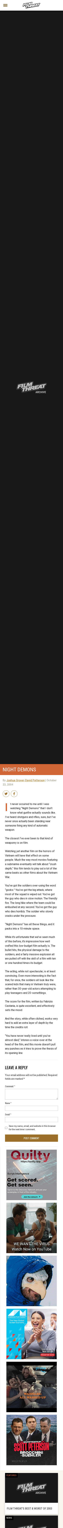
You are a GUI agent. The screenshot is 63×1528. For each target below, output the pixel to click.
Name (8, 1103)
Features (11, 1475)
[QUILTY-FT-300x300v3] (31, 1151)
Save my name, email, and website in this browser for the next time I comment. (32, 1128)
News (9, 1518)
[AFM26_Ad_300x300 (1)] (31, 1310)
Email (8, 1114)
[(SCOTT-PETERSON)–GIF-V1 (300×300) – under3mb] (31, 1416)
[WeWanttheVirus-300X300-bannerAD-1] (31, 1204)
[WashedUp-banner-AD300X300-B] (31, 1363)
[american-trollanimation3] (31, 1257)
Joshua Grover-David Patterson (25, 780)
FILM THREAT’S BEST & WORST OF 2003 (29, 1508)
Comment (10, 1086)
